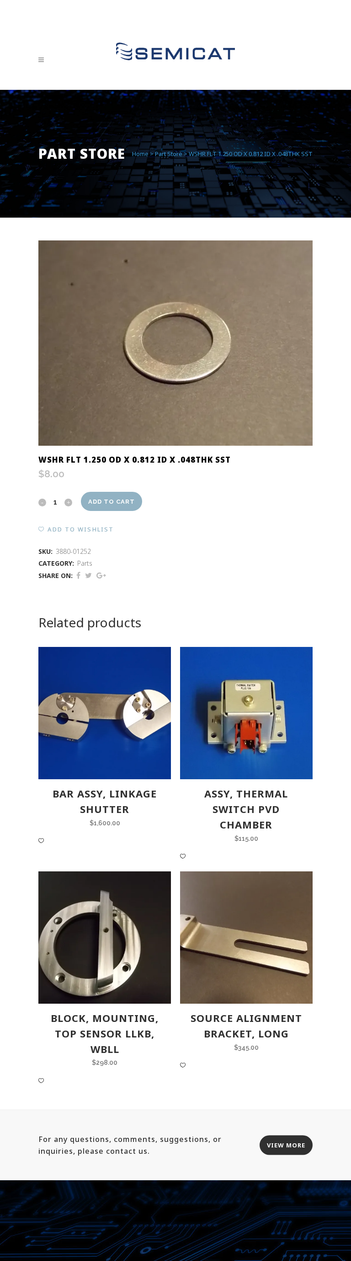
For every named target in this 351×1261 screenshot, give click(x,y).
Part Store (168, 154)
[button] (76, 529)
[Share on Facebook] (78, 575)
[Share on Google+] (101, 575)
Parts (84, 563)
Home (140, 154)
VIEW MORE (286, 1145)
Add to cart (111, 501)
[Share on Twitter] (88, 575)
